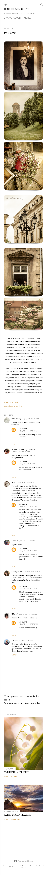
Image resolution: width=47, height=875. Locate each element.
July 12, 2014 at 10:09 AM (29, 431)
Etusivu (8, 18)
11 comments (14, 776)
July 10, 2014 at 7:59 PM (31, 572)
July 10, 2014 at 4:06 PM (26, 541)
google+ (18, 18)
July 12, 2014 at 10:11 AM (28, 506)
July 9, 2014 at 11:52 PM (30, 419)
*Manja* (15, 614)
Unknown (23, 429)
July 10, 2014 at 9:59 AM (21, 452)
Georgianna (17, 571)
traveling (19, 406)
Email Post (14, 402)
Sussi (14, 541)
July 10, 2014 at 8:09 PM (28, 614)
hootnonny (16, 418)
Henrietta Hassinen (16, 9)
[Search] (41, 4)
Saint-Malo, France (17, 814)
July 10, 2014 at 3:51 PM (26, 482)
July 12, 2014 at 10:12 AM (28, 551)
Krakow (12, 406)
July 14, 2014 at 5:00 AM (24, 640)
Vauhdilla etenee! (16, 772)
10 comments (15, 819)
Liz (13, 640)
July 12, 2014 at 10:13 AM (28, 588)
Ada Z (14, 482)
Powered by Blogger (25, 861)
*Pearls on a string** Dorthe (23, 449)
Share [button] (6, 402)
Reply (14, 444)
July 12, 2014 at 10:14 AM (29, 624)
